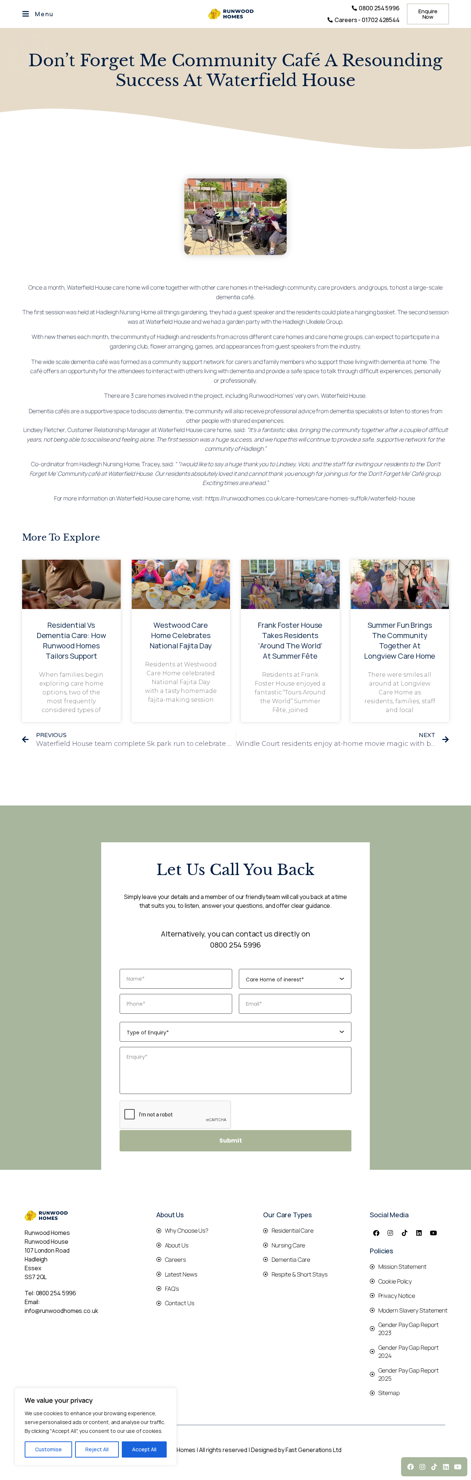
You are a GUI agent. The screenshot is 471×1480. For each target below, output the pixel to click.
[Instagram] (390, 1232)
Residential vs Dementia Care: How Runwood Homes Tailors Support (71, 640)
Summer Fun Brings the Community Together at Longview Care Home (399, 640)
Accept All (144, 1449)
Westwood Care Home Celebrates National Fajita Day (181, 635)
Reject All (97, 1449)
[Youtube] (433, 1232)
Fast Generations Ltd (313, 1450)
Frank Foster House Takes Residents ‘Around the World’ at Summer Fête (290, 640)
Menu (44, 14)
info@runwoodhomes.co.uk (61, 1311)
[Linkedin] (419, 1232)
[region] (96, 1426)
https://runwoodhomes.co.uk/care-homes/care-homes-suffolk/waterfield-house (310, 498)
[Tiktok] (405, 1232)
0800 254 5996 (235, 945)
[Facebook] (376, 1232)
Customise (48, 1449)
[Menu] (25, 14)
